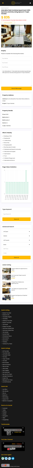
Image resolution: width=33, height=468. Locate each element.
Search (16, 219)
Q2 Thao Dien (5, 351)
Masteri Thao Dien (6, 313)
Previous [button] (3, 34)
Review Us (4, 395)
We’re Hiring (5, 397)
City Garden (5, 332)
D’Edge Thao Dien (6, 326)
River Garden (5, 362)
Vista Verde (5, 368)
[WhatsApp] (2, 458)
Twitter (4, 410)
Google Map (5, 419)
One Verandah (6, 372)
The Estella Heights (7, 316)
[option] (16, 34)
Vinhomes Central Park (8, 330)
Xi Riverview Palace (7, 336)
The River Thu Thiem (7, 343)
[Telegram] (12, 458)
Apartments (4, 8)
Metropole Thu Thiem (7, 380)
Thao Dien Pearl (6, 353)
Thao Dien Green (6, 355)
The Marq (4, 341)
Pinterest (4, 412)
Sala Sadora (5, 338)
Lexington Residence (7, 376)
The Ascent (5, 324)
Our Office (4, 389)
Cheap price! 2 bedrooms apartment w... (17, 282)
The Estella (5, 318)
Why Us (4, 393)
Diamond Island (6, 364)
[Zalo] (9, 458)
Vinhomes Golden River (8, 328)
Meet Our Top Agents (7, 400)
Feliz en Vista (5, 366)
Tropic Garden (10, 103)
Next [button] (29, 34)
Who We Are (5, 391)
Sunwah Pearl (5, 334)
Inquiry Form (5, 399)
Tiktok (3, 417)
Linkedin (4, 414)
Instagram (5, 416)
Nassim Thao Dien (6, 322)
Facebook (4, 408)
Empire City (5, 378)
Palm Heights (5, 370)
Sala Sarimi (5, 340)
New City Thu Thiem (7, 374)
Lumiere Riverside (6, 382)
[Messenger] (6, 458)
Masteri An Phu (6, 314)
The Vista (4, 357)
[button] (3, 465)
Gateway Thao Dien (7, 320)
